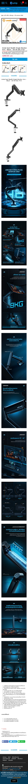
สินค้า (8, 9)
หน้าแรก (3, 9)
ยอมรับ (14, 781)
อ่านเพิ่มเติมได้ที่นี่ (17, 777)
